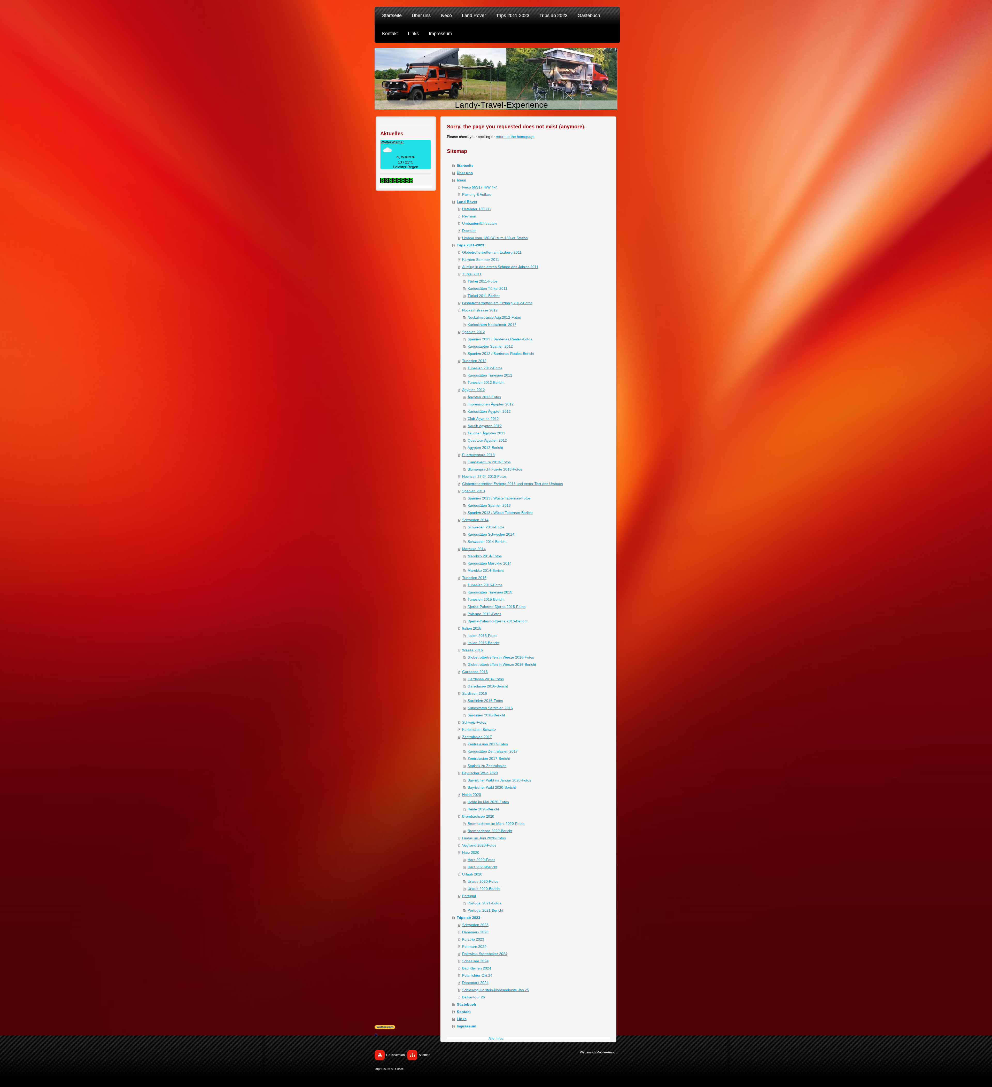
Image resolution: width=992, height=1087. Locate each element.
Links (462, 1019)
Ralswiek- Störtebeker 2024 (484, 954)
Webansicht (588, 1052)
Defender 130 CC (476, 209)
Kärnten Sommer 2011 (480, 259)
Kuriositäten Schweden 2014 (491, 534)
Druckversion (395, 1055)
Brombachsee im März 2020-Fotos (496, 824)
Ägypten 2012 (473, 390)
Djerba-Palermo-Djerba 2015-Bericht (498, 621)
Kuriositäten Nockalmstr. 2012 (492, 325)
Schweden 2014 (475, 520)
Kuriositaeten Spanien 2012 (490, 346)
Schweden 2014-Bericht (487, 541)
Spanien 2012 (473, 332)
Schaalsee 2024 (475, 961)
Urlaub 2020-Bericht (484, 889)
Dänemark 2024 (475, 983)
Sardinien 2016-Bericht (486, 715)
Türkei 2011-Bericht (484, 296)
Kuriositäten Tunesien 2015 (490, 592)
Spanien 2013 (473, 491)
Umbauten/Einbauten (479, 223)
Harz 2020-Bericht (482, 867)
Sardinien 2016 (474, 693)
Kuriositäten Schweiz (479, 730)
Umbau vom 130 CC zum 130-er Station (495, 238)
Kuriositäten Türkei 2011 (487, 288)
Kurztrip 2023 (473, 939)
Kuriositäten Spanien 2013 (489, 505)
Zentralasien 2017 (477, 737)
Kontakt (464, 1012)
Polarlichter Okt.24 (477, 975)
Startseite (465, 165)
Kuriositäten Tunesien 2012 (490, 375)
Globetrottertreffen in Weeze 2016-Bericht (502, 664)
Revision (469, 216)
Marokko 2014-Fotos (485, 556)
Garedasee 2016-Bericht (488, 686)
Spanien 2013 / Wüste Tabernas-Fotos (499, 498)
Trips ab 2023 (468, 918)
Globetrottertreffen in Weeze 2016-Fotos (501, 657)
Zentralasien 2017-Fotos (488, 744)
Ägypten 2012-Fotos (484, 397)
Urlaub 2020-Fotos (483, 881)
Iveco (461, 180)
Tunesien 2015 (474, 578)
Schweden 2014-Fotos (486, 527)
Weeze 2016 (472, 650)
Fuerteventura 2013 (478, 455)
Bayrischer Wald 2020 (480, 773)
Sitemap (424, 1055)
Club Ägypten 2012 (483, 419)
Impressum (382, 1069)
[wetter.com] (496, 1027)
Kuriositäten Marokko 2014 (490, 563)
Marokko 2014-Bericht (486, 570)
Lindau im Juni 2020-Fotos (484, 838)
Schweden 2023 (475, 925)
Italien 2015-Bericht (483, 643)
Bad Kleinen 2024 (476, 968)
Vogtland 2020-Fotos (479, 845)
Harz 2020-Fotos (481, 860)
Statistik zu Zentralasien (487, 766)
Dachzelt (469, 231)
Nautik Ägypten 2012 (485, 426)
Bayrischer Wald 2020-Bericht (492, 787)
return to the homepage (515, 137)
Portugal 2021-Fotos (484, 903)
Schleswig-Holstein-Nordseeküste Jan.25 (495, 990)
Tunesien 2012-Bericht (486, 382)
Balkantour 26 (473, 997)
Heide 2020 (471, 795)
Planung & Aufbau (476, 194)
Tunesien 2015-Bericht (486, 599)
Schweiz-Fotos (474, 722)
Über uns (465, 173)
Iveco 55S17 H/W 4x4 (480, 187)
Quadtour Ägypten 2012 (487, 440)
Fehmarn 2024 (474, 946)
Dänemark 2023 (475, 932)
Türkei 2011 (472, 274)
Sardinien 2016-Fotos (485, 701)
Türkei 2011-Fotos (483, 281)
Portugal (469, 896)
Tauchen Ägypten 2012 (486, 433)
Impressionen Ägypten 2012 (491, 404)
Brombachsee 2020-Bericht (490, 831)
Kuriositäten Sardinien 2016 (490, 708)
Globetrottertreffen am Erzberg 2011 (492, 252)
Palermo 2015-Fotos (484, 614)
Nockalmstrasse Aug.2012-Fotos (494, 317)
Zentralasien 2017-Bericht (489, 758)
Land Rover (467, 202)
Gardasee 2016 (475, 672)
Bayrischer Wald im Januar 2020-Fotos (499, 780)
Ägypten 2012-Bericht (485, 447)
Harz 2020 (470, 852)
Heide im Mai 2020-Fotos (488, 802)
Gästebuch (466, 1004)
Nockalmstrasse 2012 (480, 310)
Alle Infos (496, 1038)
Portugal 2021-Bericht (485, 910)
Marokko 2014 (474, 549)
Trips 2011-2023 (470, 245)
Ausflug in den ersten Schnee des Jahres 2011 (500, 267)
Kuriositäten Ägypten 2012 (489, 411)
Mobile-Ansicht (606, 1052)
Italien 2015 (471, 628)
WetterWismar (392, 142)
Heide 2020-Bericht (483, 809)
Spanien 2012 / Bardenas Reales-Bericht (501, 353)
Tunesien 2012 (474, 361)
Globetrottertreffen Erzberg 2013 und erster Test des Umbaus (512, 484)
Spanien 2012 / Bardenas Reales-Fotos (500, 339)
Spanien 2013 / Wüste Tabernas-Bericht (500, 513)
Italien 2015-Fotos (482, 636)
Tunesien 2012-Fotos (485, 368)
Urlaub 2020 (472, 874)
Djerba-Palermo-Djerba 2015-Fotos (496, 607)
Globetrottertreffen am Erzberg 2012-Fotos (497, 303)
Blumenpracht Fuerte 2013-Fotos (495, 469)
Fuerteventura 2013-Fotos (489, 462)
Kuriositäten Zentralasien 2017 (493, 751)
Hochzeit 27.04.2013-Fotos (484, 476)
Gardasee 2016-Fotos (486, 679)
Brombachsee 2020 (478, 816)
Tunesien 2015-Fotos (485, 585)
